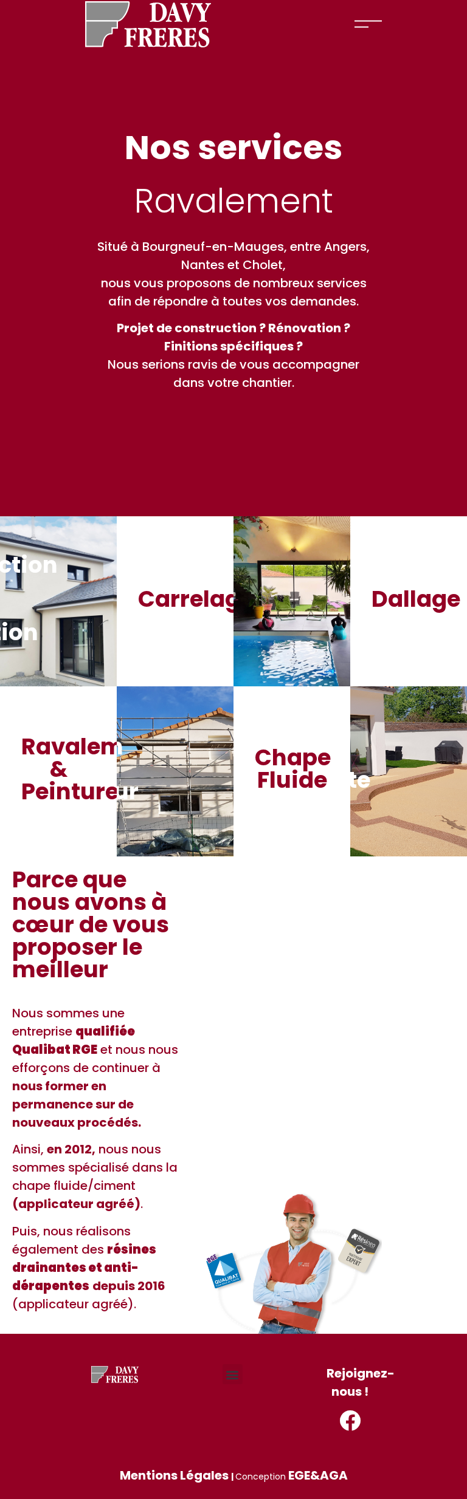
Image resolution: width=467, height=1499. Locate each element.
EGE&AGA (318, 1475)
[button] (233, 1374)
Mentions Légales (174, 1475)
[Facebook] (350, 1420)
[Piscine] (292, 601)
